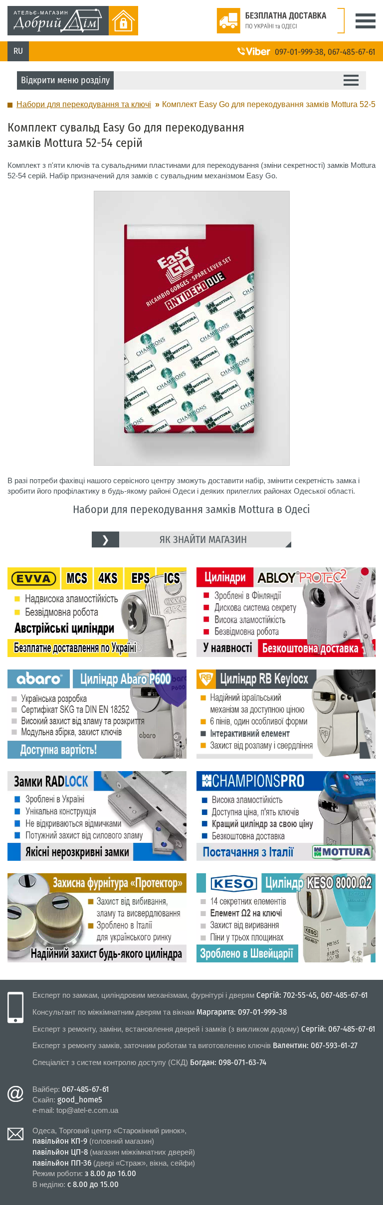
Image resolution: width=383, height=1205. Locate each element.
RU (18, 51)
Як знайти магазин (203, 539)
